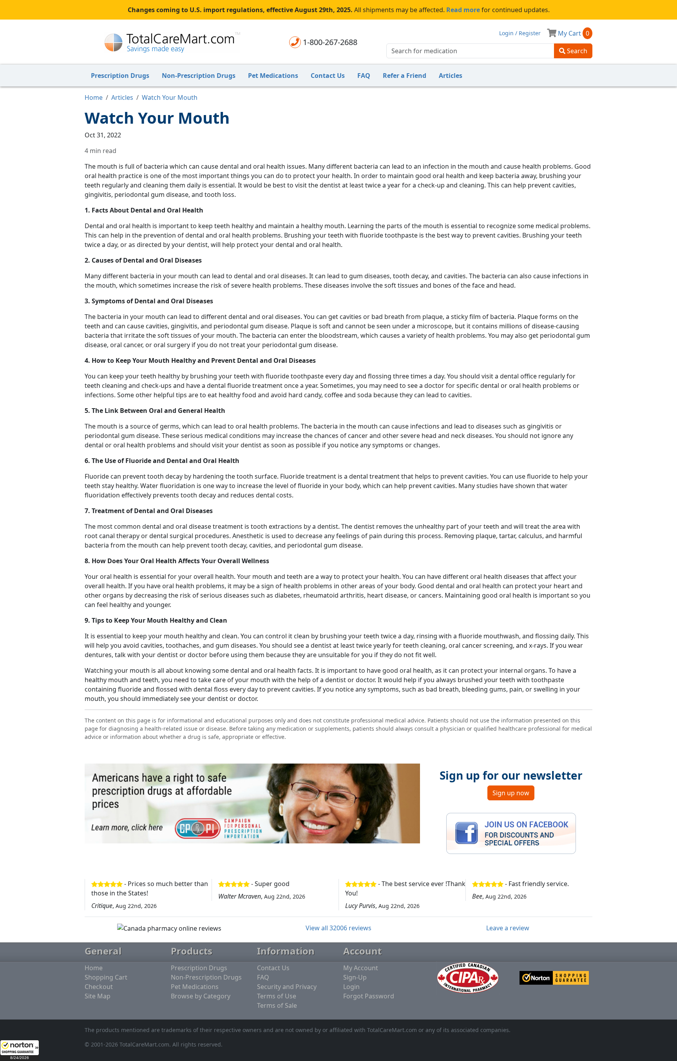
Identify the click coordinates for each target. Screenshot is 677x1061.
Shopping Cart (106, 977)
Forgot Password (368, 996)
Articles (450, 75)
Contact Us (328, 75)
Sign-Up (355, 977)
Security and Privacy (287, 986)
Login (351, 986)
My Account (360, 968)
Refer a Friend (404, 75)
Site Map (97, 996)
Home (94, 97)
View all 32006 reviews (338, 928)
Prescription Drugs (120, 75)
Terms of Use (276, 996)
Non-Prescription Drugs (198, 75)
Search (576, 51)
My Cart (572, 33)
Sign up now (510, 793)
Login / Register (520, 33)
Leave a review (507, 928)
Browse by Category (200, 996)
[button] (19, 1050)
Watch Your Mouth (169, 97)
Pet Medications (273, 75)
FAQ (363, 75)
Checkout (99, 986)
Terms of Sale (277, 1005)
